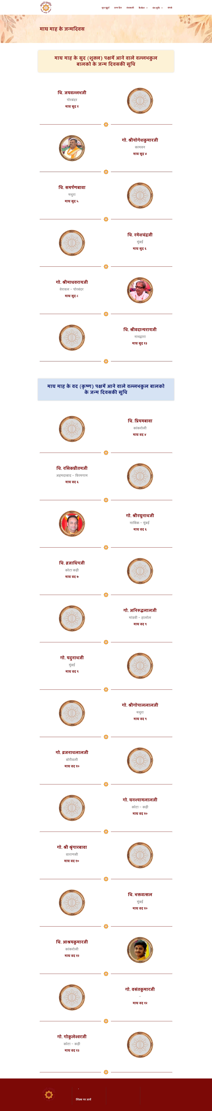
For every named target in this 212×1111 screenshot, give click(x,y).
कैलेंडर (142, 8)
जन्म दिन (118, 8)
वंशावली (130, 8)
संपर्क (170, 8)
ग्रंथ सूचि (156, 8)
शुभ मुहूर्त (105, 8)
